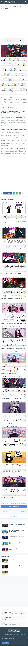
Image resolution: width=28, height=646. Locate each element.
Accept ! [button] (5, 642)
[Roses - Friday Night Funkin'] (14, 436)
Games (16, 187)
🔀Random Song (14, 516)
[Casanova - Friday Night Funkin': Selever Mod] (14, 212)
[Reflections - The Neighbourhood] (4, 526)
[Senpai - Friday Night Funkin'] (14, 361)
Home (2, 5)
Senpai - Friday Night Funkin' (8, 373)
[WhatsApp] (17, 193)
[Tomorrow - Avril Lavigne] (4, 566)
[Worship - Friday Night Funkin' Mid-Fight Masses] (14, 311)
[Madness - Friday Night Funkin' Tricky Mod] (14, 286)
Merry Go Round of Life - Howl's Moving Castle (16, 531)
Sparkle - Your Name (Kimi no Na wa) (17, 542)
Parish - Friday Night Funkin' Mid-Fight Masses (13, 348)
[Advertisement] (14, 24)
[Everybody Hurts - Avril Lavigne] (4, 560)
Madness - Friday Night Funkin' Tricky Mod (12, 298)
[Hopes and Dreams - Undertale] (4, 537)
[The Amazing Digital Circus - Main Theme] (4, 549)
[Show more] (23, 193)
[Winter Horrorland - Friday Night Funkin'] (14, 386)
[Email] (20, 193)
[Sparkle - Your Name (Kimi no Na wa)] (4, 543)
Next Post (23, 511)
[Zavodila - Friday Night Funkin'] (14, 411)
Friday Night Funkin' (9, 5)
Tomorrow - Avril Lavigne (15, 565)
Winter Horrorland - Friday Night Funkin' (11, 398)
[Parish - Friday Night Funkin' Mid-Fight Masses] (14, 336)
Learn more (11, 638)
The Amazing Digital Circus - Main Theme (17, 548)
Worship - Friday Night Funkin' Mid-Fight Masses (13, 323)
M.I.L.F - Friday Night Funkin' (8, 497)
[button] (1, 2)
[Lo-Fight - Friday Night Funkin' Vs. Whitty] (14, 237)
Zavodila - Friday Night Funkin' (9, 423)
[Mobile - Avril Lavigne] (4, 572)
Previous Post (5, 511)
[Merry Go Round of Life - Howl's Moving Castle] (4, 532)
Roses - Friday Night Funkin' (8, 448)
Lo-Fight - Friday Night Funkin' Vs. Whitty (11, 248)
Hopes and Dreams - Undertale (16, 536)
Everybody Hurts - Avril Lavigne (16, 559)
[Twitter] (14, 193)
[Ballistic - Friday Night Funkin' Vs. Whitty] (14, 261)
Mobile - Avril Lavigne (14, 570)
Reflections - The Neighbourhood (17, 524)
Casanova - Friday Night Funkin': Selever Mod (12, 224)
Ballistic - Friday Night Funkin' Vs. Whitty (11, 273)
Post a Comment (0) (14, 506)
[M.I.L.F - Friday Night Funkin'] (14, 486)
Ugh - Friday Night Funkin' (8, 472)
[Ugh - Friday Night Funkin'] (14, 461)
